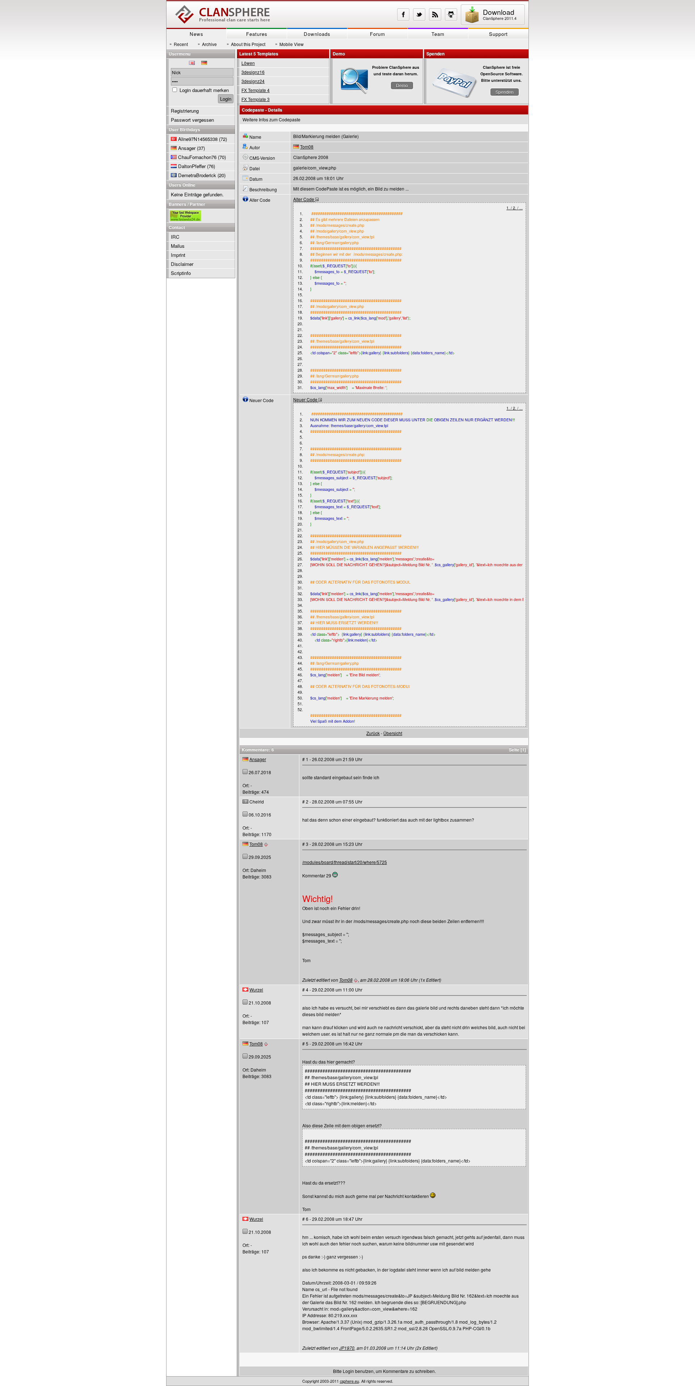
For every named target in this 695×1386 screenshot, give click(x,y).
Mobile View (289, 44)
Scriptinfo (181, 273)
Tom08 (306, 146)
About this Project (246, 44)
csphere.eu (349, 1381)
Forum (377, 33)
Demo (402, 85)
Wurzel (256, 989)
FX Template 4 (255, 90)
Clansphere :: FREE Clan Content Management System (222, 14)
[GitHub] (451, 14)
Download (500, 14)
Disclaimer (182, 263)
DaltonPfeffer (192, 166)
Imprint (178, 254)
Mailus (178, 245)
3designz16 (253, 72)
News (196, 33)
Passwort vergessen (192, 119)
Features (257, 33)
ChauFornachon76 (197, 157)
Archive (207, 44)
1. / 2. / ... (514, 207)
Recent (178, 44)
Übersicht (392, 733)
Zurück (373, 733)
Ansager (257, 759)
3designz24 (253, 81)
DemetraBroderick (197, 175)
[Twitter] (419, 14)
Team (438, 33)
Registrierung (185, 110)
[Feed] (435, 14)
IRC (175, 236)
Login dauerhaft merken (204, 90)
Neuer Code (306, 399)
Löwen (248, 63)
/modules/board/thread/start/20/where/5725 (344, 862)
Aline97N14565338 (198, 138)
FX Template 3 (255, 99)
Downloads (317, 33)
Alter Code (304, 199)
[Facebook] (403, 14)
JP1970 (346, 1348)
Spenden (505, 92)
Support (498, 33)
